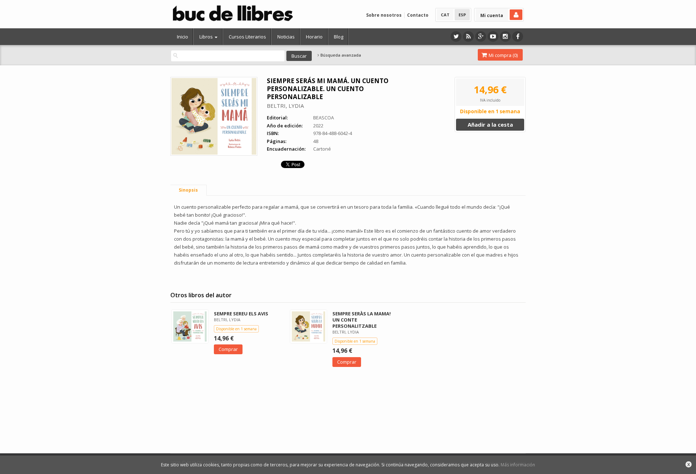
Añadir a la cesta (490, 124)
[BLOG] (468, 36)
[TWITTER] (456, 36)
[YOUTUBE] (493, 36)
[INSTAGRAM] (505, 36)
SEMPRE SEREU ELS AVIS (241, 313)
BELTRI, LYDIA (285, 105)
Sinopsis (188, 190)
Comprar (228, 349)
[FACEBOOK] (517, 36)
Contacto (417, 15)
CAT (445, 14)
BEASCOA (323, 117)
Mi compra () (503, 55)
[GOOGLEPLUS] (480, 36)
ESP (462, 14)
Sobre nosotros (384, 15)
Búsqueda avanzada (340, 55)
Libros (206, 36)
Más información (518, 465)
